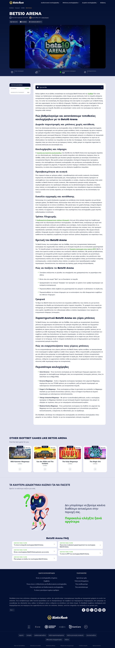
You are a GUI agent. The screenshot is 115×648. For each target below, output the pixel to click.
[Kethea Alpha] (62, 627)
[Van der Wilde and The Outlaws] (45, 459)
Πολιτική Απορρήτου (81, 581)
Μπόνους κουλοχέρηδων (70, 2)
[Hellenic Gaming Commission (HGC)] (28, 627)
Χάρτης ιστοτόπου (97, 645)
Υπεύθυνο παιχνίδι (83, 645)
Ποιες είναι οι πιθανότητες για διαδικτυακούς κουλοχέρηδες (47, 584)
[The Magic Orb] (95, 459)
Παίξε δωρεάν (57, 46)
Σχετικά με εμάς (81, 578)
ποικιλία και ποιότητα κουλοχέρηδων (49, 153)
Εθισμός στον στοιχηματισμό (67, 645)
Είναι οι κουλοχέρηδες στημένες (46, 578)
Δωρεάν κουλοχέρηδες (89, 2)
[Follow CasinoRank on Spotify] (100, 610)
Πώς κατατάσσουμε (81, 587)
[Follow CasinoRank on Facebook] (83, 610)
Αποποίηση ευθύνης (50, 645)
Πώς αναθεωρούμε (81, 584)
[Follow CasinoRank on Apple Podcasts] (104, 610)
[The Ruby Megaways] (70, 459)
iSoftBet (27, 88)
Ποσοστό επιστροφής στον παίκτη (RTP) (83, 249)
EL (11, 610)
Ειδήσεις (103, 2)
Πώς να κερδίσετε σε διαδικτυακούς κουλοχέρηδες (46, 587)
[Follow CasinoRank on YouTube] (95, 610)
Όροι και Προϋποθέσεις (19, 645)
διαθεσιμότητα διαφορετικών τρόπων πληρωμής (53, 220)
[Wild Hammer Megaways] (20, 459)
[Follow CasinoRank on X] (91, 610)
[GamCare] (75, 627)
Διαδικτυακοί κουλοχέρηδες (50, 2)
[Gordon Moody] (50, 627)
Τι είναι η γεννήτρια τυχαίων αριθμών (46, 590)
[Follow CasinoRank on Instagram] (87, 610)
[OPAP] (37, 627)
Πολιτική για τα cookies (35, 645)
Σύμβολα (46, 581)
